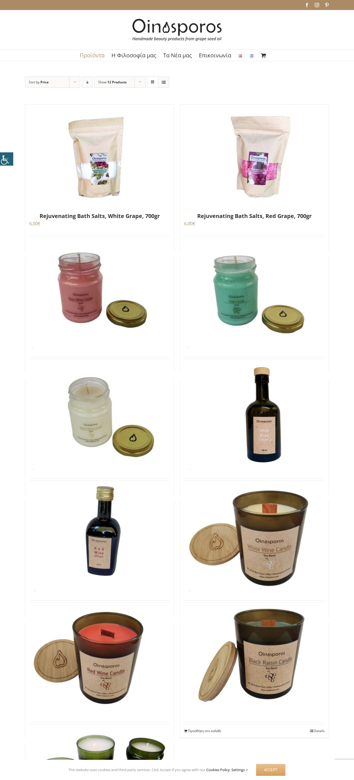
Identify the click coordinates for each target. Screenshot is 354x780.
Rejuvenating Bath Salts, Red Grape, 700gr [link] (254, 216)
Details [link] (319, 730)
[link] (6, 159)
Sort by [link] (39, 82)
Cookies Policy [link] (218, 769)
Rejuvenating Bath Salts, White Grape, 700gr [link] (100, 216)
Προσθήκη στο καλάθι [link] (204, 730)
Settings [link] (238, 769)
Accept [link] (270, 769)
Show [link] (112, 82)
